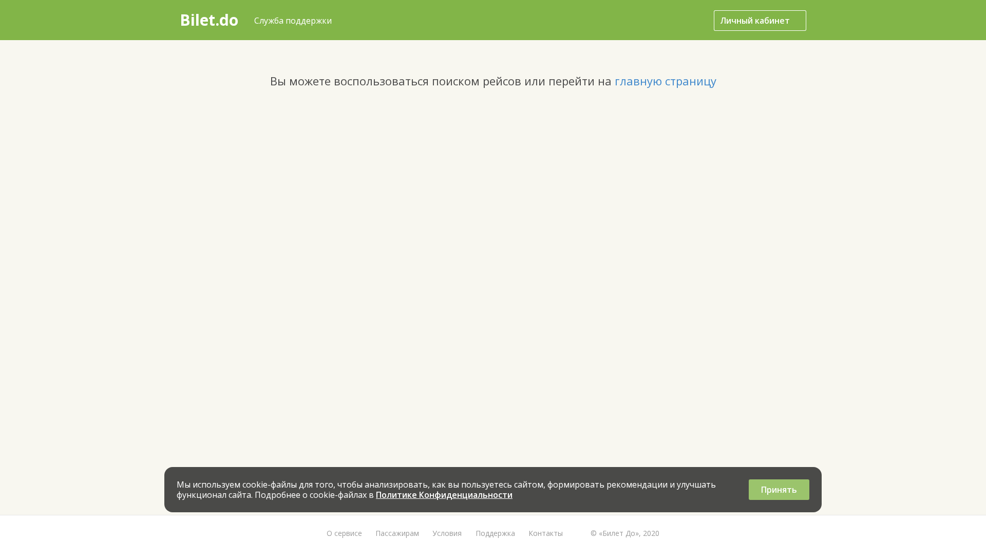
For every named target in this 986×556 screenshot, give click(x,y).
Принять (779, 489)
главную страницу (665, 80)
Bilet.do (209, 19)
